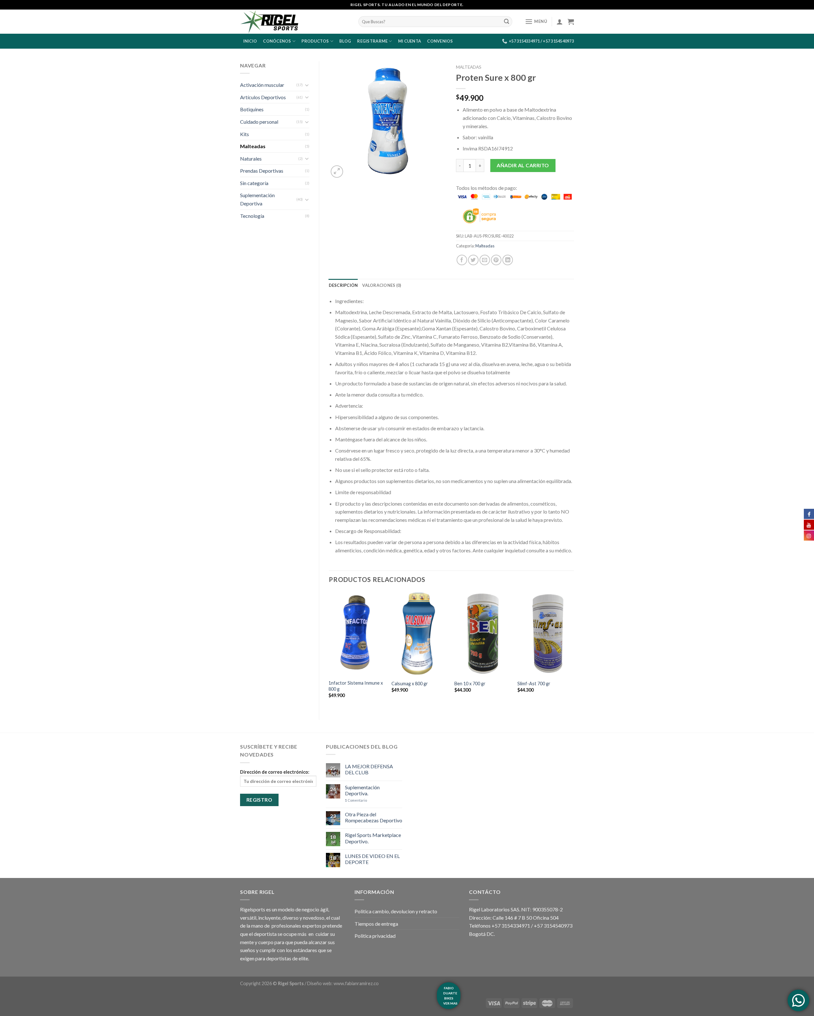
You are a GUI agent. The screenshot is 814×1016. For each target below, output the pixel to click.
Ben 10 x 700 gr (470, 683)
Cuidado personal (259, 122)
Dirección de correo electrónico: (274, 772)
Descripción (343, 285)
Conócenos (277, 41)
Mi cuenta (409, 41)
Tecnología (252, 216)
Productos (315, 41)
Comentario (356, 800)
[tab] (343, 285)
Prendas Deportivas (261, 171)
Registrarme (372, 41)
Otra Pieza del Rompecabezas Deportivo (373, 817)
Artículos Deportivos (263, 97)
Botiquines (252, 109)
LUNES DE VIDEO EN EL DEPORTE (372, 859)
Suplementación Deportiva (257, 199)
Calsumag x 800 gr (409, 683)
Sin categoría (254, 183)
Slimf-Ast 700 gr (533, 683)
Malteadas (253, 146)
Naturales (251, 159)
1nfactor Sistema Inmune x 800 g (355, 686)
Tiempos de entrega (376, 924)
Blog (345, 41)
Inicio (250, 41)
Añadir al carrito (523, 165)
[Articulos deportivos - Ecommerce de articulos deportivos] (294, 22)
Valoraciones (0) (381, 285)
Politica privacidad (375, 936)
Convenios (440, 41)
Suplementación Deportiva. (362, 790)
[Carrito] (571, 22)
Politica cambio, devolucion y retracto (396, 911)
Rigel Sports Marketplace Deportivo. (373, 838)
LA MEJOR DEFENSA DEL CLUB (369, 769)
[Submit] (506, 21)
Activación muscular (262, 85)
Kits (244, 134)
